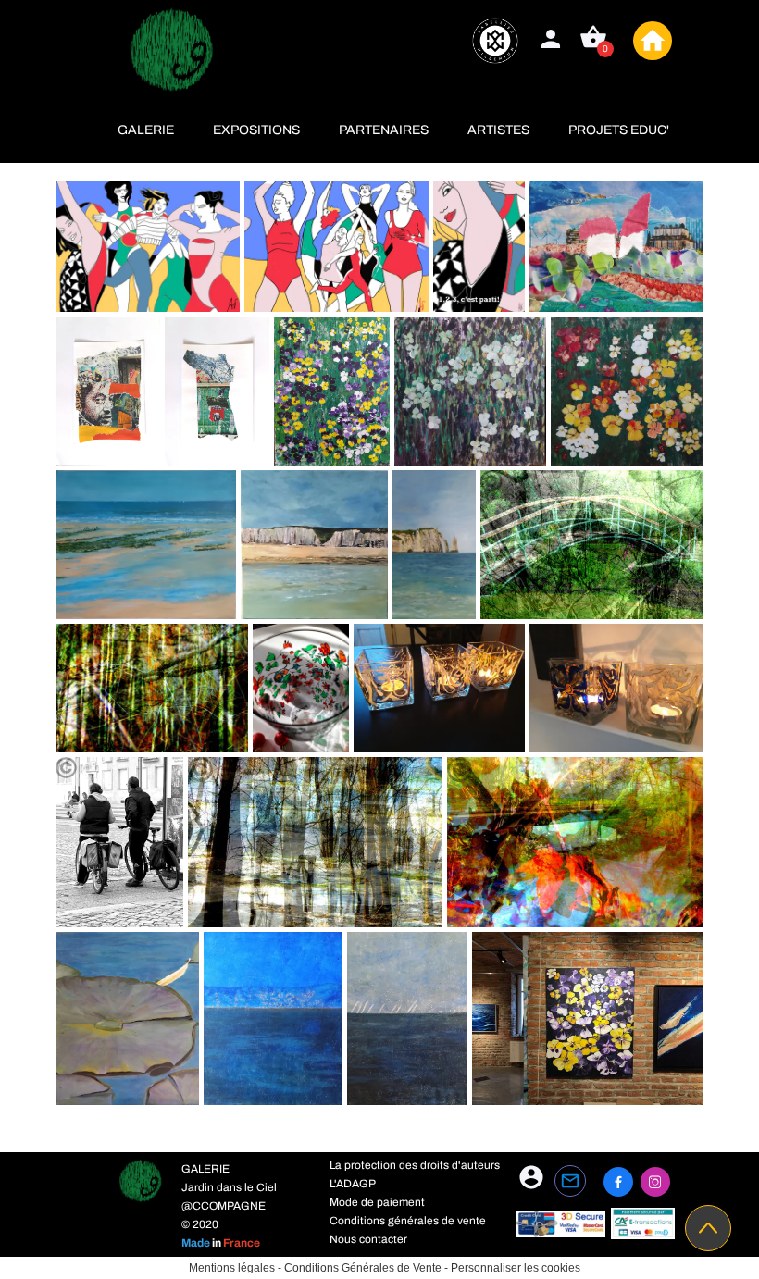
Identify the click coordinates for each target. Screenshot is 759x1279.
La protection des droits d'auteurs (415, 1165)
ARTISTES (498, 130)
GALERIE (146, 130)
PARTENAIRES (384, 130)
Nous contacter (368, 1239)
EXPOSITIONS (256, 130)
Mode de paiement (377, 1202)
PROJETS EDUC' (618, 130)
